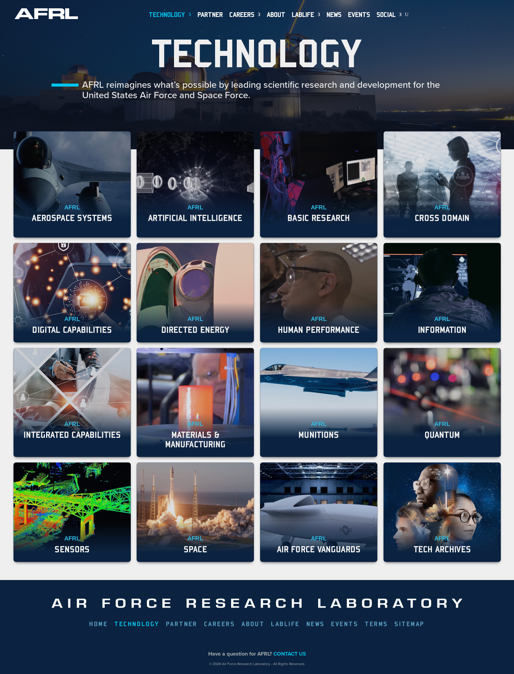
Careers (241, 14)
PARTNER (210, 14)
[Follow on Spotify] (291, 639)
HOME (98, 625)
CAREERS (219, 625)
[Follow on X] (236, 639)
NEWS (334, 14)
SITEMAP (409, 625)
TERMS (376, 625)
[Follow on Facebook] (223, 639)
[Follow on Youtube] (277, 639)
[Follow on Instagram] (264, 639)
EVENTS (359, 14)
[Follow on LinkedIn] (250, 639)
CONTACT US (289, 654)
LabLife (303, 14)
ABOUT (276, 14)
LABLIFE (285, 625)
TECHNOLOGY (167, 14)
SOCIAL (386, 14)
